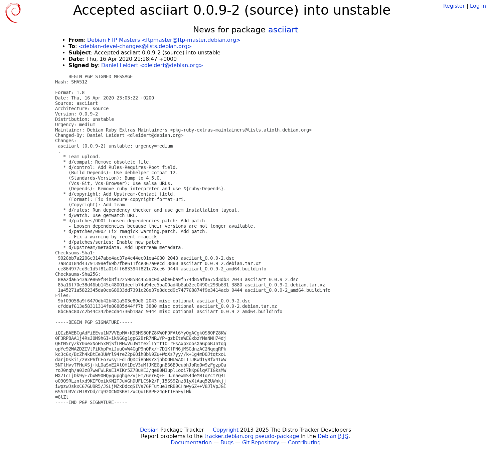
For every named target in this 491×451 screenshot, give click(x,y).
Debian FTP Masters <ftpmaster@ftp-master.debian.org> (163, 40)
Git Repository (260, 442)
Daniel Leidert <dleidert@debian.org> (152, 65)
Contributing (304, 442)
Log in (478, 6)
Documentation (191, 442)
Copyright (225, 430)
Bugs (226, 442)
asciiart (283, 29)
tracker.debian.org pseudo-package (251, 436)
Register (454, 6)
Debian (149, 430)
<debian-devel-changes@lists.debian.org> (135, 46)
